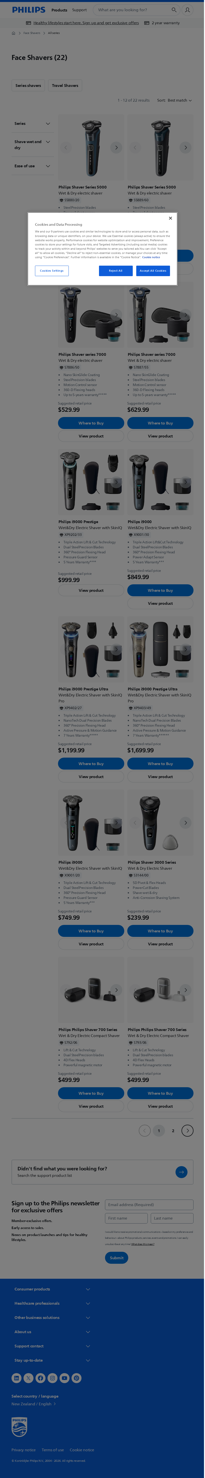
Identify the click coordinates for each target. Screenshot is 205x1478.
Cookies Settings (50, 270)
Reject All (114, 270)
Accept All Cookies (151, 270)
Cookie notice (149, 257)
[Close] (168, 218)
